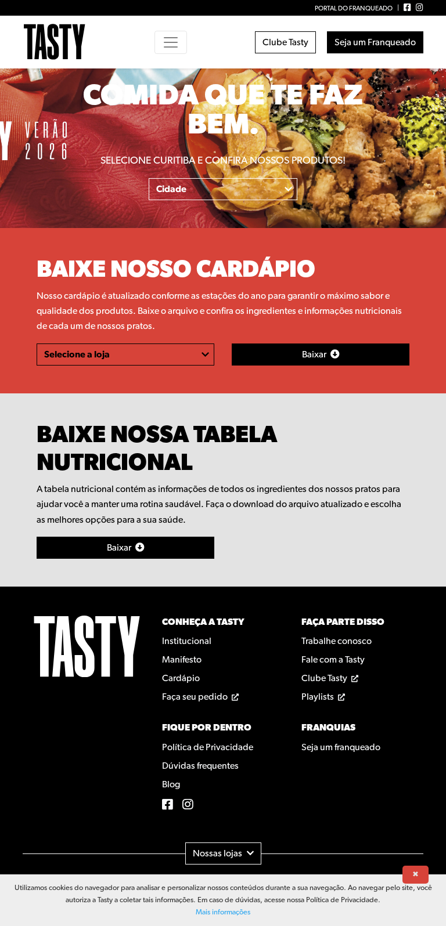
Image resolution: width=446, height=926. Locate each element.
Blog (171, 784)
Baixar (120, 547)
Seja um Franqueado (375, 42)
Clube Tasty (285, 42)
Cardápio (181, 678)
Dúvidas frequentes (200, 766)
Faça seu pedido (195, 696)
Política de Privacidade (207, 747)
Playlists (318, 696)
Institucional (186, 641)
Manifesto (182, 659)
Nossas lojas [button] (217, 853)
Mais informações (223, 912)
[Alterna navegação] (170, 42)
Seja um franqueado (340, 747)
